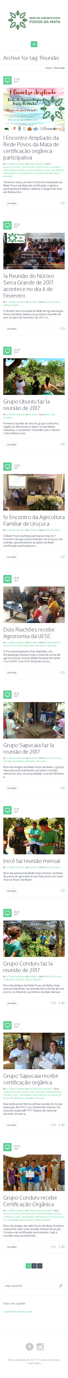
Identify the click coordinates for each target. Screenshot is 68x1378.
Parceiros (40, 645)
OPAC (47, 170)
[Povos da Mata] (34, 20)
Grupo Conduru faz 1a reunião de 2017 (28, 966)
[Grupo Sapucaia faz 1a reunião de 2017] (34, 720)
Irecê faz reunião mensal (31, 860)
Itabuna (39, 170)
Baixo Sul (49, 414)
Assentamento (52, 642)
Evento (22, 170)
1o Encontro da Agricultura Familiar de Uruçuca (34, 520)
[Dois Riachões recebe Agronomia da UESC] (34, 604)
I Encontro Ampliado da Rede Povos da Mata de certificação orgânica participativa (31, 147)
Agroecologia (11, 167)
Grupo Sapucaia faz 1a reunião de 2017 (28, 748)
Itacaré (7, 761)
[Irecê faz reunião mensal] (34, 835)
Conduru (8, 979)
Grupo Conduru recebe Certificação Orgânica (30, 1200)
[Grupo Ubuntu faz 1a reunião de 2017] (34, 376)
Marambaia (19, 761)
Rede (31, 164)
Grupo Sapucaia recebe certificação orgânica (30, 1079)
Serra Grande (11, 305)
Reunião (39, 164)
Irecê (47, 867)
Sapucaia (40, 761)
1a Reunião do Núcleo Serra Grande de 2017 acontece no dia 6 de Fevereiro (28, 285)
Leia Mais (12, 203)
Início (48, 68)
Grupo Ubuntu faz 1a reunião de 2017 (26, 404)
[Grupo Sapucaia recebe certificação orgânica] (34, 1050)
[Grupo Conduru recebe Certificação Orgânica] (34, 1172)
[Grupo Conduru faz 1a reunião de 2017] (34, 938)
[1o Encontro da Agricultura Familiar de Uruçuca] (34, 492)
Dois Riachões (26, 645)
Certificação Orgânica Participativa (41, 1092)
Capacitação (28, 167)
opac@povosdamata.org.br (18, 1311)
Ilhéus (30, 170)
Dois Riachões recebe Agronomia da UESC (29, 632)
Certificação (35, 1088)
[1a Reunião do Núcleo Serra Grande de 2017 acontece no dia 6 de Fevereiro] (34, 250)
